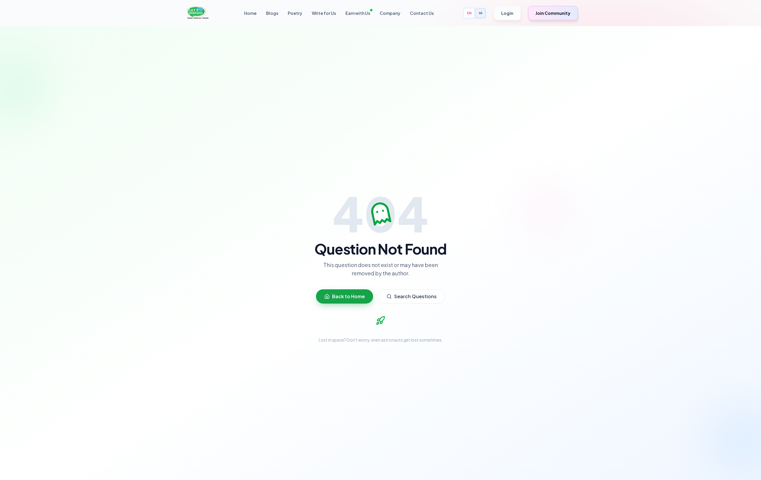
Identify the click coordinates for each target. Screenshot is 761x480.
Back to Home (348, 296)
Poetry (295, 13)
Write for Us (324, 13)
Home (250, 13)
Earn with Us (357, 13)
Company (390, 13)
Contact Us (422, 13)
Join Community (552, 13)
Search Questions (415, 296)
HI (480, 13)
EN (469, 13)
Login (507, 13)
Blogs (272, 13)
